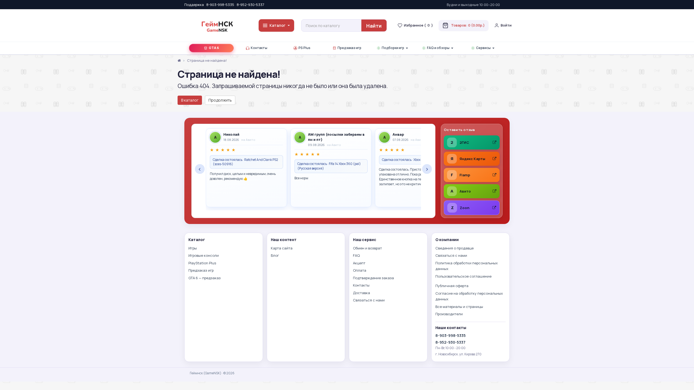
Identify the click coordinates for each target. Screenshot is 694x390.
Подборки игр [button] (393, 48)
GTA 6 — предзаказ (204, 277)
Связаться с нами (369, 300)
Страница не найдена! (207, 60)
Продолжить (220, 100)
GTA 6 (214, 48)
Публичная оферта (451, 285)
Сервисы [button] (483, 48)
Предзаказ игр (349, 48)
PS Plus (304, 48)
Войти (506, 25)
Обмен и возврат (367, 248)
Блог (275, 255)
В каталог (189, 100)
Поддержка (194, 4)
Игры (192, 248)
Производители (449, 313)
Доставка (361, 292)
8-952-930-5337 (250, 4)
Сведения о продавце (454, 248)
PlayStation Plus (202, 263)
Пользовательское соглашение (463, 276)
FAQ (356, 255)
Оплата (359, 270)
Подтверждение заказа (373, 277)
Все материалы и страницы (459, 306)
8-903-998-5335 (220, 4)
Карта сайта (282, 248)
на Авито (248, 140)
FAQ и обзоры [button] (438, 48)
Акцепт (359, 263)
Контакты (259, 48)
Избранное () (418, 25)
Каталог (277, 25)
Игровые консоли (203, 255)
